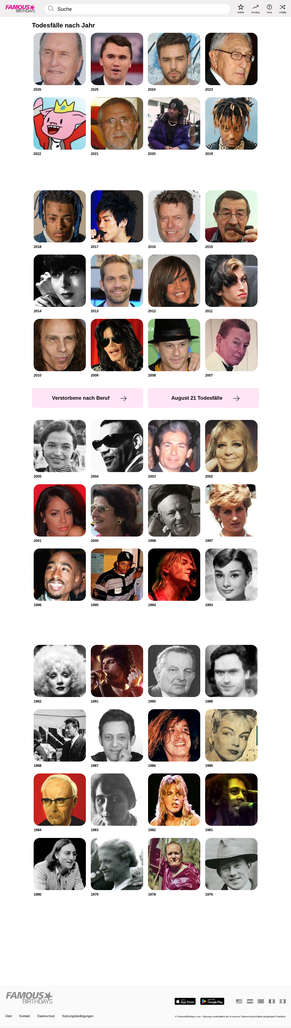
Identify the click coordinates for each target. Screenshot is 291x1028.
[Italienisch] (283, 1001)
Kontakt (24, 1016)
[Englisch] (239, 1001)
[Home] (74, 998)
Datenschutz (46, 1016)
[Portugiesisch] (261, 1001)
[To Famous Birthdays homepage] (20, 8)
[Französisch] (272, 1001)
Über (8, 1016)
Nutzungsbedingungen (77, 1016)
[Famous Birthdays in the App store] (185, 1001)
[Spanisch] (250, 1001)
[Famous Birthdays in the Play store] (212, 1001)
